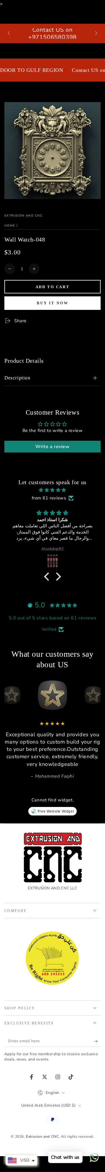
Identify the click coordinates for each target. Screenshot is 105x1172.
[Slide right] (96, 33)
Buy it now (53, 303)
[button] (48, 576)
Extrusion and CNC (23, 216)
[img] (52, 490)
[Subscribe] (97, 1041)
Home (9, 226)
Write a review (52, 446)
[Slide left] (9, 33)
